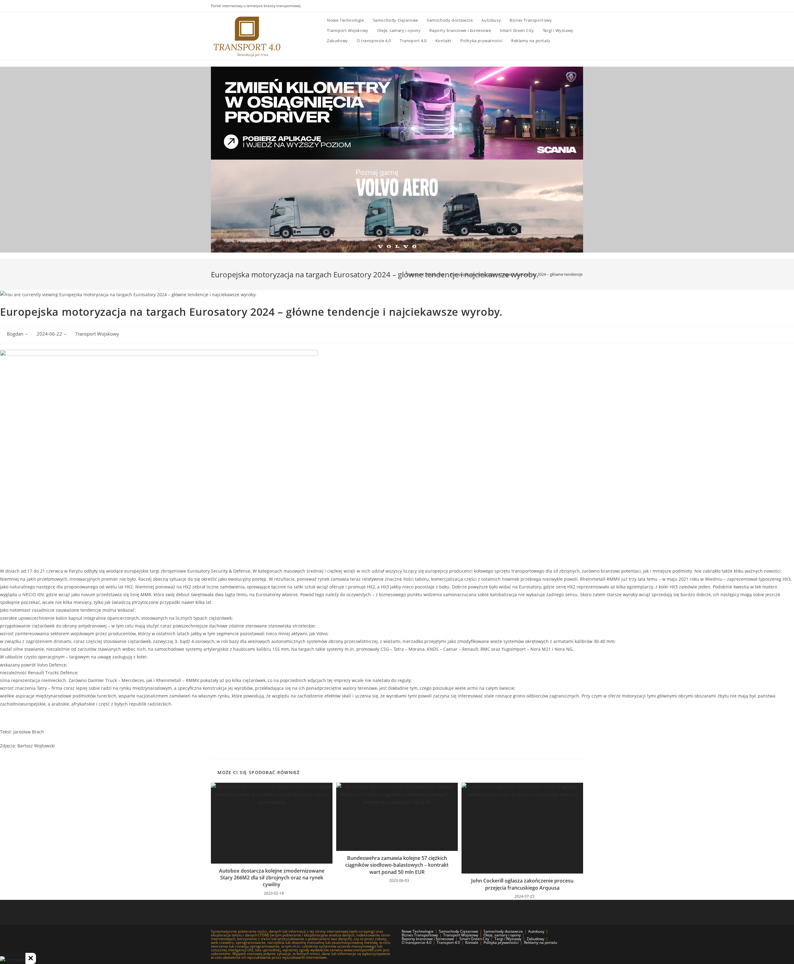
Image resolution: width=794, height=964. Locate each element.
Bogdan (15, 334)
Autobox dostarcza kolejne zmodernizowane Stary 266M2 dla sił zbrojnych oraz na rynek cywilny (271, 877)
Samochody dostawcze (503, 931)
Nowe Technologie (418, 931)
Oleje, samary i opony (502, 935)
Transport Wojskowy (97, 334)
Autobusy (536, 931)
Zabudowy (535, 938)
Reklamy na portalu (540, 942)
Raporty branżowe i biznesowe (428, 938)
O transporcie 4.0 (416, 942)
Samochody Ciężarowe (458, 931)
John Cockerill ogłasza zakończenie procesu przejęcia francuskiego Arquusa (522, 884)
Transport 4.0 (448, 942)
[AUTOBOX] (12, 960)
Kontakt (471, 942)
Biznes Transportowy (420, 935)
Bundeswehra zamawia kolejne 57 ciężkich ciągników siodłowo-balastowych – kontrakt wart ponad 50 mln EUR (396, 865)
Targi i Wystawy (507, 938)
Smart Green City (474, 938)
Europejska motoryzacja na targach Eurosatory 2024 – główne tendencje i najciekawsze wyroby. (537, 274)
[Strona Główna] (398, 274)
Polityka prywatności (501, 942)
